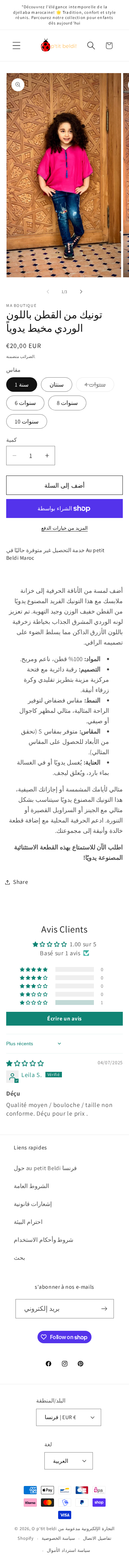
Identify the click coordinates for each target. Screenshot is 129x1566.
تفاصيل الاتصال (97, 1538)
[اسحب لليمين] (81, 291)
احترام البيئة (28, 1222)
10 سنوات (27, 421)
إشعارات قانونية (33, 1204)
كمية (11, 439)
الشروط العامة (31, 1186)
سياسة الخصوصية (58, 1538)
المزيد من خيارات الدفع (64, 528)
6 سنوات (25, 403)
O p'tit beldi (45, 1529)
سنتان (57, 384)
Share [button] (20, 882)
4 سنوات (99, 386)
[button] (17, 46)
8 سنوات (67, 403)
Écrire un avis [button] (64, 1018)
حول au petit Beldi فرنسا (45, 1168)
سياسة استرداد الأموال (68, 1550)
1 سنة (22, 384)
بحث (19, 1257)
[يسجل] (104, 1308)
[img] (25, 1063)
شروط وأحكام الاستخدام (43, 1240)
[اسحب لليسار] (47, 291)
